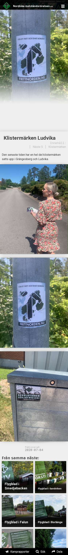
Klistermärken (57, 147)
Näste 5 (38, 147)
